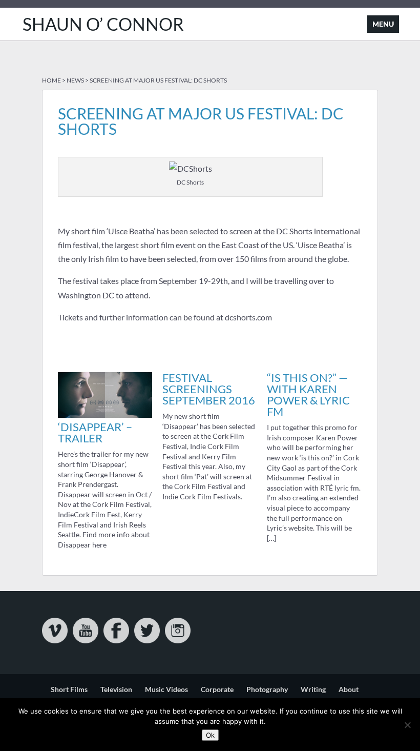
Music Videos (166, 689)
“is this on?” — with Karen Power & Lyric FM (308, 394)
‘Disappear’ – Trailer (95, 432)
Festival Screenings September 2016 (208, 389)
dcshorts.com (248, 317)
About (349, 689)
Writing (313, 689)
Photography (267, 689)
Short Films (69, 689)
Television (116, 689)
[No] (407, 725)
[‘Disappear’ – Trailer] (105, 414)
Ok (210, 735)
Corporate (217, 689)
